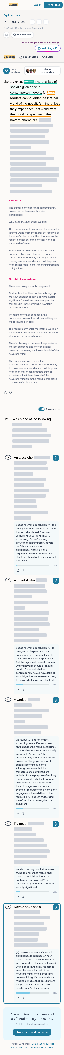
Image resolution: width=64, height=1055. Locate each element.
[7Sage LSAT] (13, 5)
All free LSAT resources (42, 1047)
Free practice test (20, 1047)
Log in (37, 4)
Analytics (47, 56)
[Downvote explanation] (10, 392)
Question (9, 56)
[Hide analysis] (6, 71)
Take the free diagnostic (32, 1032)
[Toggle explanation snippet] (56, 458)
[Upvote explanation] (5, 392)
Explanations (11, 15)
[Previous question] (32, 22)
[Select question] (39, 22)
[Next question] (46, 22)
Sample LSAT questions (43, 1044)
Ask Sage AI (50, 48)
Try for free (53, 4)
